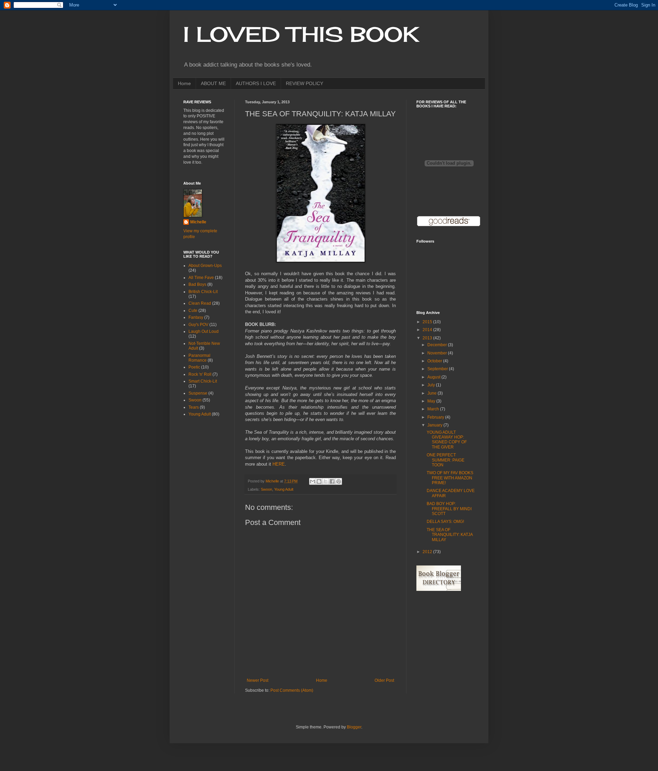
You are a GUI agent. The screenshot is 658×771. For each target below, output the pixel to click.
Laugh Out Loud (203, 331)
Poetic (194, 367)
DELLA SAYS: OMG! (445, 521)
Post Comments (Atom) (291, 690)
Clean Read (199, 303)
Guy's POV (198, 324)
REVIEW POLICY (304, 83)
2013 (428, 338)
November (437, 353)
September (438, 368)
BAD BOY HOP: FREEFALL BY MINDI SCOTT (449, 508)
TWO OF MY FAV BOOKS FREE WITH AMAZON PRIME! (450, 477)
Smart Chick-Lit (202, 381)
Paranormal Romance (199, 358)
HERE (278, 464)
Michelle (198, 222)
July (431, 385)
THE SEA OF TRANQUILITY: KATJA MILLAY (450, 534)
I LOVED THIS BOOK (301, 34)
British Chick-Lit (203, 291)
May (431, 401)
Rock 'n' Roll (199, 374)
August (434, 377)
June (432, 393)
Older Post (384, 680)
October (435, 361)
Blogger (354, 727)
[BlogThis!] (319, 481)
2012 (428, 551)
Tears (193, 407)
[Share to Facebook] (332, 481)
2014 (428, 329)
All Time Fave (201, 277)
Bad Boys (197, 284)
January (435, 425)
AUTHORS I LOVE (256, 83)
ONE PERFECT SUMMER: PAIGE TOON (445, 460)
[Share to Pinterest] (338, 481)
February (436, 417)
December (437, 344)
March (433, 409)
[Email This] (312, 481)
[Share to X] (325, 481)
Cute (192, 310)
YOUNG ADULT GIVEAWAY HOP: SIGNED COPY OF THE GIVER (447, 439)
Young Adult (283, 489)
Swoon (266, 489)
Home (184, 83)
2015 (428, 321)
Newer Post (257, 680)
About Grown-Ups (205, 265)
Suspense (197, 393)
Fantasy (195, 317)
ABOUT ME (213, 83)
